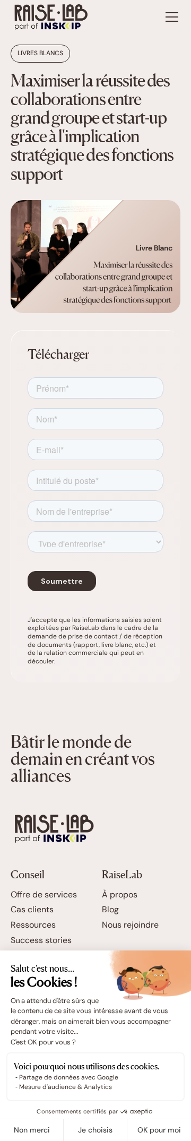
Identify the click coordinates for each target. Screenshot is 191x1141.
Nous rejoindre (130, 925)
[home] (51, 17)
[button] (169, 17)
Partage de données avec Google (68, 1077)
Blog (110, 909)
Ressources (33, 925)
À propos (119, 894)
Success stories (41, 940)
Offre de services (44, 894)
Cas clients (32, 909)
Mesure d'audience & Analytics (65, 1087)
